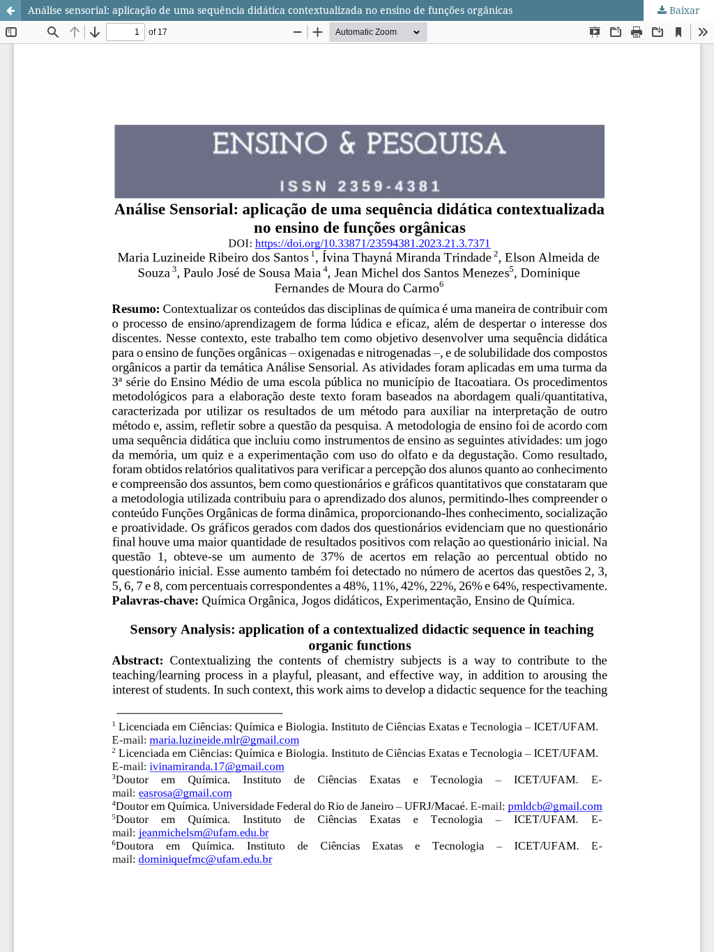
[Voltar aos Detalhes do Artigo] (10, 10)
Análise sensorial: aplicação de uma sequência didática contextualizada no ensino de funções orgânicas (270, 10)
